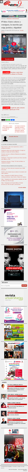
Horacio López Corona (13, 418)
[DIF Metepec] (14, 314)
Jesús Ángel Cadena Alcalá (15, 394)
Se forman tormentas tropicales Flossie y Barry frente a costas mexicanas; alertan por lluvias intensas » (20, 129)
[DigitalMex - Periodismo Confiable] (14, 4)
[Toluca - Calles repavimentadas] (14, 350)
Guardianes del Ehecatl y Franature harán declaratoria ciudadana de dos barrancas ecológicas (15, 390)
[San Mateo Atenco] (14, 369)
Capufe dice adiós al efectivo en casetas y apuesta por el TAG (14, 108)
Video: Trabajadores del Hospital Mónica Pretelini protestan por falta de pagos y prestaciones (12, 183)
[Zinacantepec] (14, 332)
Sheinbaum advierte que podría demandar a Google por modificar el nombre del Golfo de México (13, 151)
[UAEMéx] (14, 297)
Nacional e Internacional (13, 18)
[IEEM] (14, 217)
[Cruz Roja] (14, 446)
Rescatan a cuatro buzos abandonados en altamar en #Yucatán (13, 73)
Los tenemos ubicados (13, 414)
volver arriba (22, 187)
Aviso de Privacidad (13, 469)
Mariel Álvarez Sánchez (14, 403)
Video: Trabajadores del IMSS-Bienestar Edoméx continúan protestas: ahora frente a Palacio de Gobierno (13, 176)
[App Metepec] (14, 10)
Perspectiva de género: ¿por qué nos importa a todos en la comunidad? (16, 398)
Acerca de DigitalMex (22, 469)
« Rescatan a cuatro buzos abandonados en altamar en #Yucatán (7, 128)
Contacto (25, 470)
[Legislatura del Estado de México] (14, 199)
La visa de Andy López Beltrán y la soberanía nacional (15, 407)
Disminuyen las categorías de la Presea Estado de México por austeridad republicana (16, 423)
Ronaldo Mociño (13, 136)
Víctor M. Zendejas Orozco (15, 384)
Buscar (24, 285)
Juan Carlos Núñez (12, 411)
